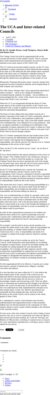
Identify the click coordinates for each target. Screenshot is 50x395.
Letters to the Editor (12, 381)
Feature (8, 385)
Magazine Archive (12, 5)
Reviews (8, 383)
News (7, 378)
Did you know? (11, 44)
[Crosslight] (5, 1)
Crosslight (9, 39)
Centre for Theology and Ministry (18, 46)
